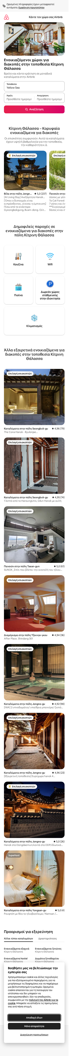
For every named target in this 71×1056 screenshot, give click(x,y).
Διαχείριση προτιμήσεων (34, 1034)
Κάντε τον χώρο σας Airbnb (46, 17)
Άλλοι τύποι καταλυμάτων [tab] (18, 938)
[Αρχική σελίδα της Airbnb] (6, 17)
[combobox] (34, 88)
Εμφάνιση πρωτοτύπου (31, 7)
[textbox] (19, 99)
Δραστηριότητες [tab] (47, 938)
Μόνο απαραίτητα (34, 1026)
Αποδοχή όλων (34, 1017)
